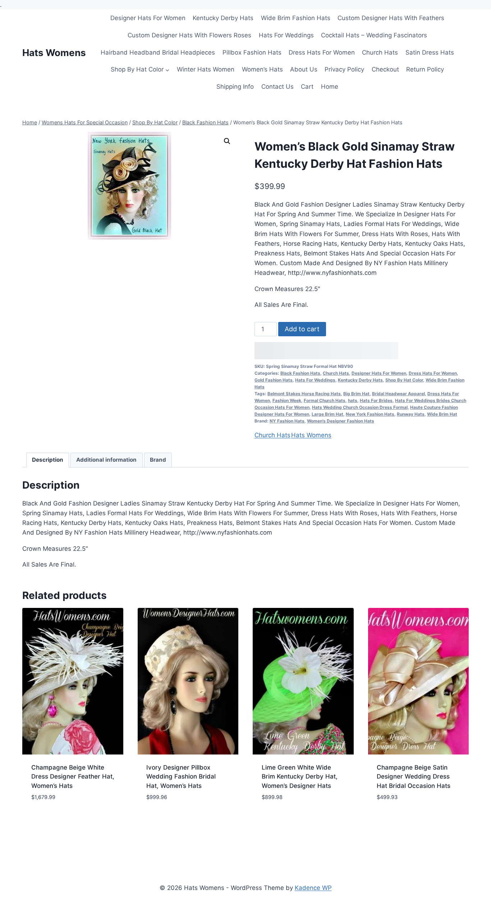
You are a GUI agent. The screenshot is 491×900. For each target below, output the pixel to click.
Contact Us (277, 86)
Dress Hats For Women (322, 52)
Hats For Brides (376, 400)
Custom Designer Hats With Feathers (391, 18)
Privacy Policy (344, 69)
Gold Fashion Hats (273, 380)
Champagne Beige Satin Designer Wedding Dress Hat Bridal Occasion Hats (413, 776)
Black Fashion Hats (300, 373)
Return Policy (425, 69)
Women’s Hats (262, 69)
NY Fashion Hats (287, 421)
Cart (307, 86)
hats (352, 400)
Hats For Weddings (286, 35)
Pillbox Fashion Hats (251, 52)
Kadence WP (313, 887)
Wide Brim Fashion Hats (295, 18)
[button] (227, 141)
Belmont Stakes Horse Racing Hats (304, 393)
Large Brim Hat (327, 414)
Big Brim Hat (356, 393)
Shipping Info (235, 86)
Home (329, 86)
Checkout (385, 69)
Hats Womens (311, 435)
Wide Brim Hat (442, 414)
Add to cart (302, 329)
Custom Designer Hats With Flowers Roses (189, 35)
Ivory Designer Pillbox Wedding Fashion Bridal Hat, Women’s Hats (181, 776)
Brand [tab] (158, 459)
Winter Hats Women (205, 69)
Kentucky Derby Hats (223, 18)
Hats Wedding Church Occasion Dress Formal (360, 407)
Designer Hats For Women (147, 18)
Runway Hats (411, 414)
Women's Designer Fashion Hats (340, 421)
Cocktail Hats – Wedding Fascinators (374, 35)
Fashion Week (286, 400)
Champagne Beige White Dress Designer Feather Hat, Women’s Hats (72, 776)
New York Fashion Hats (370, 414)
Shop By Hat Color (404, 380)
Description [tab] (47, 459)
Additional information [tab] (106, 459)
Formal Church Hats (324, 400)
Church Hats (380, 52)
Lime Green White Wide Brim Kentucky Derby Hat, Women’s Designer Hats (300, 776)
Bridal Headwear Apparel (398, 393)
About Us (303, 69)
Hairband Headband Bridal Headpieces (158, 52)
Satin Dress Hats (429, 52)
